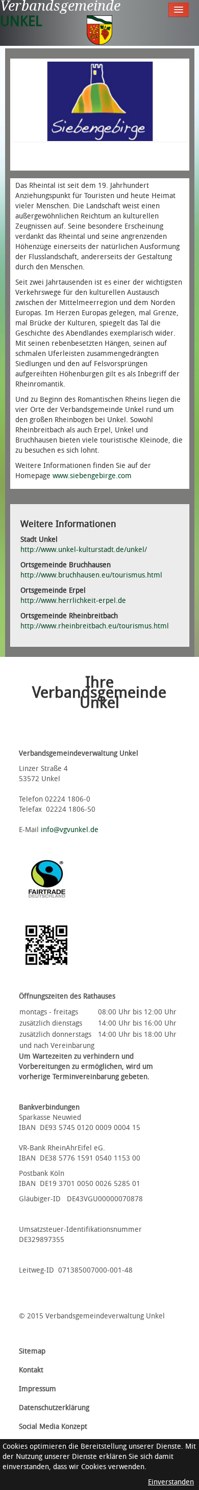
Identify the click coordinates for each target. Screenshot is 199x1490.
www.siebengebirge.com (92, 476)
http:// (73, 600)
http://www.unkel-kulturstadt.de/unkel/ (83, 549)
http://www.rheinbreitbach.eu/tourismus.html (94, 626)
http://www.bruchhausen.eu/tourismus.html (91, 575)
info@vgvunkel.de (69, 829)
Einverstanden (171, 1482)
